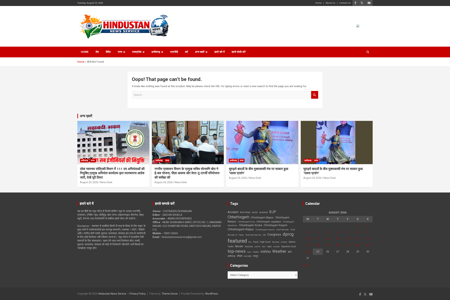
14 (347, 238)
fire (250, 242)
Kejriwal (275, 242)
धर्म (186, 51)
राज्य (120, 51)
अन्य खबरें (199, 51)
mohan (284, 242)
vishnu (265, 251)
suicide (276, 246)
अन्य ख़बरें (86, 116)
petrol (257, 246)
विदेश (108, 51)
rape (269, 246)
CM (264, 235)
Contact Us (345, 3)
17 (307, 245)
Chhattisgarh (238, 217)
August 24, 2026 (89, 182)
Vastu (256, 252)
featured (237, 241)
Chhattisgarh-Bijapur (262, 217)
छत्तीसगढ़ (156, 51)
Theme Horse (170, 293)
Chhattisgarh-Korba (250, 225)
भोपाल (239, 256)
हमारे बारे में (219, 51)
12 (327, 238)
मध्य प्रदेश (247, 256)
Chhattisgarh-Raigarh (275, 225)
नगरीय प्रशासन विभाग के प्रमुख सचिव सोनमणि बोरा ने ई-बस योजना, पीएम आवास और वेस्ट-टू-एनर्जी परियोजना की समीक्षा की (187, 173)
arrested (263, 212)
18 (317, 245)
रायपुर (255, 256)
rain (264, 246)
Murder (239, 246)
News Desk (106, 182)
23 (367, 245)
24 (307, 251)
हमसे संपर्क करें (239, 51)
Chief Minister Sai (253, 235)
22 (357, 245)
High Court (265, 242)
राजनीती (174, 51)
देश (97, 51)
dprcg (288, 234)
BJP (272, 212)
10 (307, 238)
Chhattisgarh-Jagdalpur (268, 221)
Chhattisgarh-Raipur (241, 229)
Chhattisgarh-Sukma (265, 230)
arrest (255, 212)
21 (347, 245)
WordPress (211, 293)
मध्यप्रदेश (137, 51)
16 (367, 238)
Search (314, 95)
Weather (279, 251)
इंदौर (290, 252)
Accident (233, 212)
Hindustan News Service (112, 293)
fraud (255, 242)
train (249, 252)
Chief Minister (282, 230)
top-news (237, 251)
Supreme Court (288, 246)
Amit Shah (245, 212)
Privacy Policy (138, 293)
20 (337, 245)
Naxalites (249, 246)
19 (327, 245)
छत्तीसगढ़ (231, 256)
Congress (274, 234)
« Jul (305, 264)
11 (317, 238)
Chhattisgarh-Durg (246, 221)
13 (337, 238)
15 (357, 238)
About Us (330, 3)
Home (318, 3)
